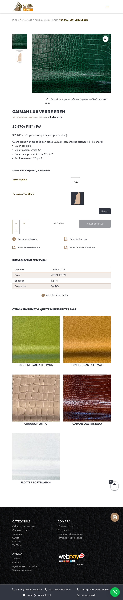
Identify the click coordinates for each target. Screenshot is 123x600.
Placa (54, 19)
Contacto (17, 562)
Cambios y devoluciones (70, 533)
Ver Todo (16, 545)
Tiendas (16, 558)
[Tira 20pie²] (77, 198)
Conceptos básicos (22, 569)
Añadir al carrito (95, 223)
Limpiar (104, 211)
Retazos (16, 541)
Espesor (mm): (19, 179)
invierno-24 (56, 117)
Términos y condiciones (69, 537)
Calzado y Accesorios (35, 19)
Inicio (15, 19)
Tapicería (17, 533)
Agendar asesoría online (24, 566)
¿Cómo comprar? (66, 526)
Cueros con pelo (20, 530)
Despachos (63, 530)
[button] (105, 39)
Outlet (15, 537)
